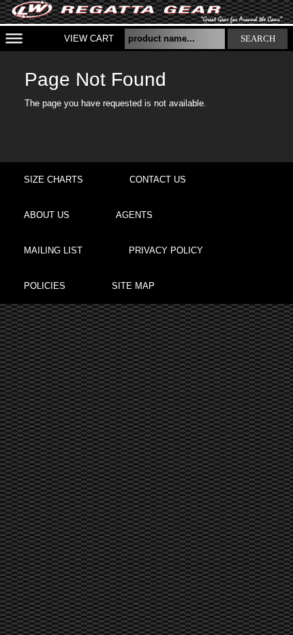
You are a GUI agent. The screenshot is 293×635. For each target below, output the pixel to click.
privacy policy (166, 250)
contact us (157, 179)
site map (133, 286)
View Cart (89, 38)
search (258, 38)
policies (44, 286)
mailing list (53, 250)
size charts (53, 179)
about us (47, 215)
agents (134, 215)
